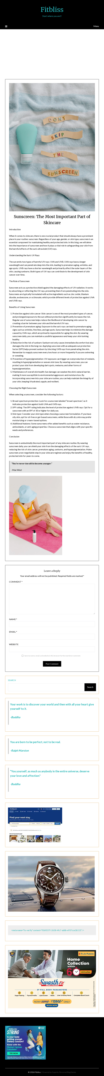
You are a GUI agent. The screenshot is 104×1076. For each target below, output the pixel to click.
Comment (15, 581)
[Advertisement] (52, 55)
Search (12, 680)
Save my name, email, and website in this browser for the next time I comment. (52, 656)
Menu (96, 26)
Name (13, 619)
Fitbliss (52, 10)
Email (13, 631)
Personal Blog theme (67, 1072)
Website (13, 644)
